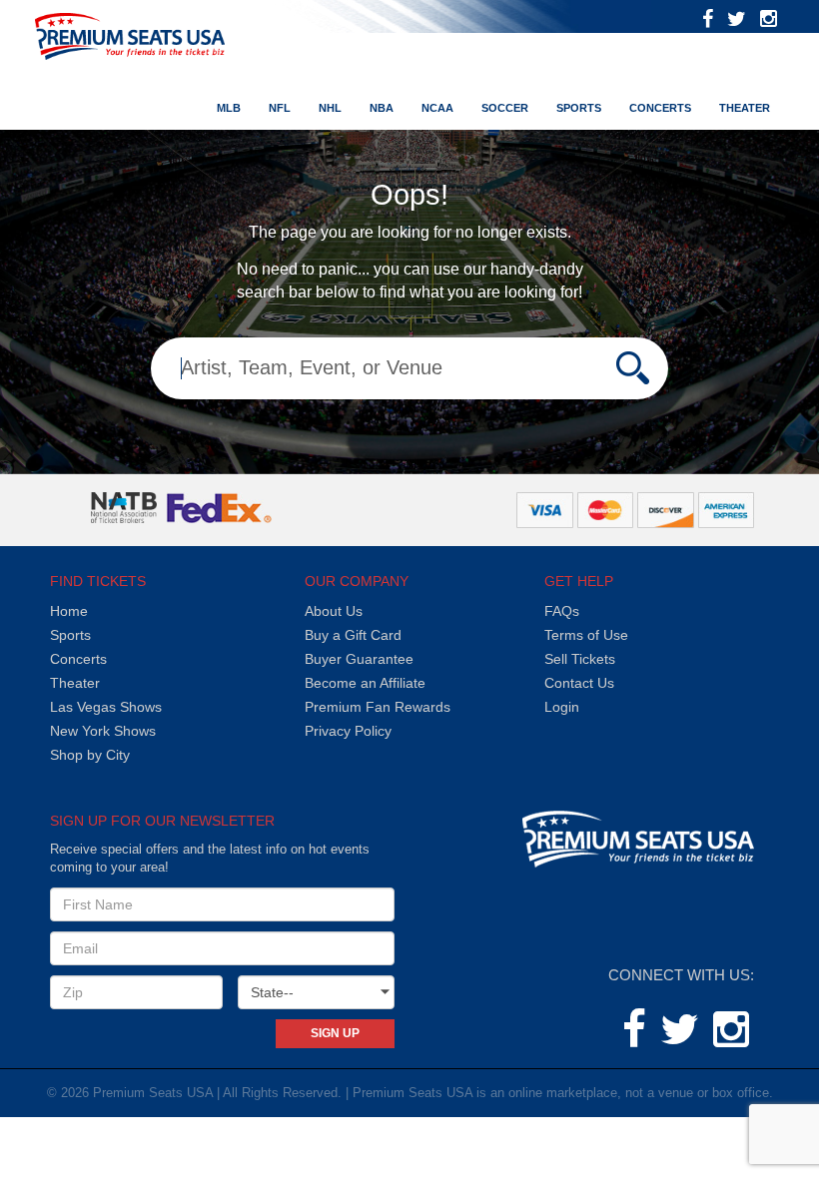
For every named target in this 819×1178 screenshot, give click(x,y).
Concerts (660, 108)
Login (561, 707)
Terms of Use (586, 635)
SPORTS (578, 108)
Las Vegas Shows (106, 707)
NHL (330, 108)
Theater (744, 108)
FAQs (561, 611)
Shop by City (90, 755)
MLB (229, 108)
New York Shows (103, 731)
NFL (280, 108)
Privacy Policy (348, 731)
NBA (382, 108)
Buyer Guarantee (359, 659)
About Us (334, 611)
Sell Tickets (579, 659)
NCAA (437, 108)
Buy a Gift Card (353, 635)
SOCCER (504, 108)
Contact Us (579, 683)
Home (69, 611)
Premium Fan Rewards (377, 707)
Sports (70, 635)
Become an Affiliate (365, 683)
